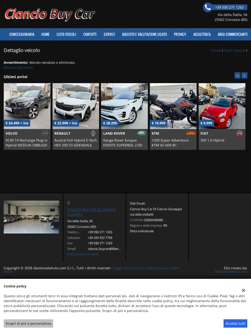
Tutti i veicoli (234, 50)
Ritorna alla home (18, 67)
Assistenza (202, 34)
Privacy (180, 34)
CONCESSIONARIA (22, 34)
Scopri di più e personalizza (28, 323)
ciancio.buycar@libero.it (105, 248)
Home (45, 34)
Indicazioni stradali (83, 254)
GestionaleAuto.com (230, 271)
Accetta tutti (235, 323)
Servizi (109, 34)
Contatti (90, 34)
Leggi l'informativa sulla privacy (139, 268)
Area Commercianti (233, 34)
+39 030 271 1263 (100, 232)
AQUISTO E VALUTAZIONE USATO (144, 34)
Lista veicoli (66, 34)
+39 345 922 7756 (100, 237)
